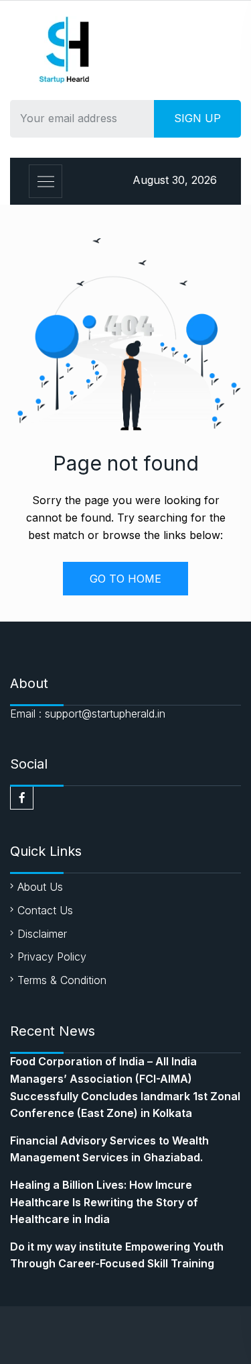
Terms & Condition (61, 980)
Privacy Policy (51, 956)
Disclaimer (42, 933)
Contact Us (45, 910)
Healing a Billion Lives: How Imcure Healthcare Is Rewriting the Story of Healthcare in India (104, 1202)
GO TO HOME (125, 578)
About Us (40, 886)
